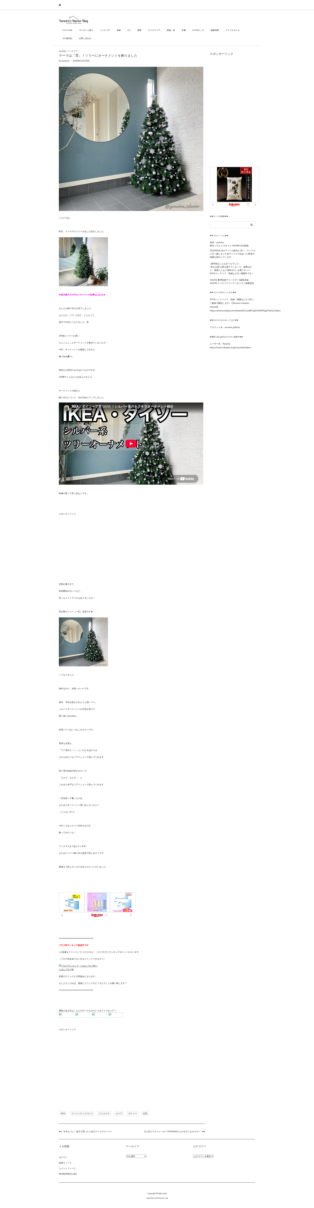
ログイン (63, 1157)
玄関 (145, 1113)
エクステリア (154, 30)
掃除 (139, 30)
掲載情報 (215, 30)
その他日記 (67, 38)
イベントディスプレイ (82, 1113)
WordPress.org (68, 1174)
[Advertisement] (131, 546)
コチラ (100, 294)
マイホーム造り (86, 30)
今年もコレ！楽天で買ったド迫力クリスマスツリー (87, 1131)
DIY (129, 30)
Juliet (164, 1193)
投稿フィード (65, 1162)
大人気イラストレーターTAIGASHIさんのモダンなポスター (172, 1131)
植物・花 (171, 30)
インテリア (105, 30)
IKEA (63, 1113)
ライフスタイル (233, 30)
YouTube (67, 30)
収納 (119, 30)
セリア (119, 1113)
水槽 (184, 30)
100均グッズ (198, 30)
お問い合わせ (85, 38)
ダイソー (132, 1113)
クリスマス (104, 1113)
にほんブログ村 (66, 969)
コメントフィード (67, 1168)
